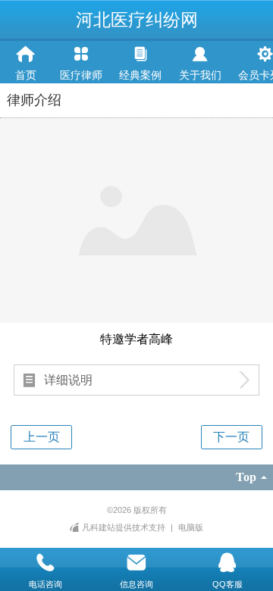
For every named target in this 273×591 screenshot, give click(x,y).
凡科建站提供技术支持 (123, 527)
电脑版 (190, 527)
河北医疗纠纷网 (137, 20)
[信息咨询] (136, 563)
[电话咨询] (45, 563)
